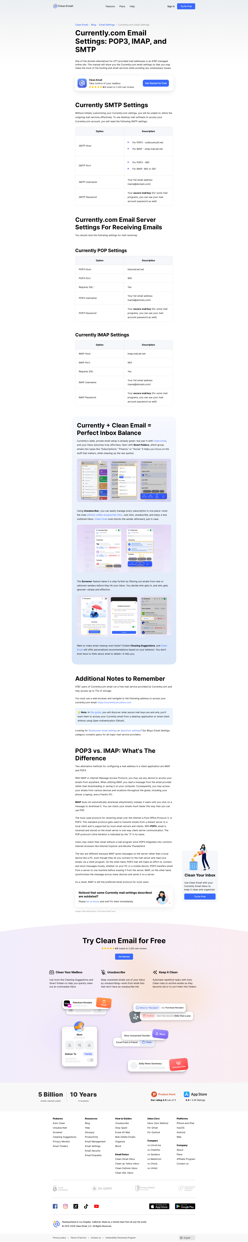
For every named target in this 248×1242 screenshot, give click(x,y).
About (180, 1149)
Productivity (91, 1136)
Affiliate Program (186, 1159)
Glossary (89, 1132)
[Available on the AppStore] (159, 1206)
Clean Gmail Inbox (125, 1159)
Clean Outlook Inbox (126, 1168)
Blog (87, 1123)
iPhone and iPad (185, 1123)
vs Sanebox (153, 1154)
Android (181, 1132)
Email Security (92, 1150)
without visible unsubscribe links (104, 514)
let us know (92, 901)
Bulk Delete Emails (125, 1136)
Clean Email (160, 440)
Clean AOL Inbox (124, 1172)
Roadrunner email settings (103, 730)
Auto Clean (59, 1123)
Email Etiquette (93, 1155)
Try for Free (186, 6)
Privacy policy (59, 1237)
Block (118, 1146)
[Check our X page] (75, 1206)
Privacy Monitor (61, 1141)
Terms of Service (78, 1237)
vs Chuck (152, 1163)
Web (179, 1136)
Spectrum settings (130, 730)
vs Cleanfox (153, 1149)
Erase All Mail (122, 1132)
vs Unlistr (152, 1168)
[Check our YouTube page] (96, 1206)
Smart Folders (60, 1146)
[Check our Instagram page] (65, 1206)
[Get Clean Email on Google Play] (185, 1206)
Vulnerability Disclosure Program (120, 1237)
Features (110, 6)
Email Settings (92, 1146)
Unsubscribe (122, 1123)
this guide (95, 712)
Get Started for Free (156, 83)
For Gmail (152, 1127)
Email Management (95, 1141)
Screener (57, 1132)
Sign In (171, 6)
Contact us (183, 1163)
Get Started (124, 956)
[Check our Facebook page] (55, 1206)
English (187, 1238)
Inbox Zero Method (157, 1123)
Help (132, 6)
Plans (122, 6)
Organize (120, 1141)
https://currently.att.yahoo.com (114, 702)
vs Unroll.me (154, 1145)
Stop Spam (121, 1127)
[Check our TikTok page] (86, 1206)
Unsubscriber (60, 1127)
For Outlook (153, 1132)
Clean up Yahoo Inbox (127, 1163)
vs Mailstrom (154, 1159)
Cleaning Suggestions (64, 1136)
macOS (180, 1127)
